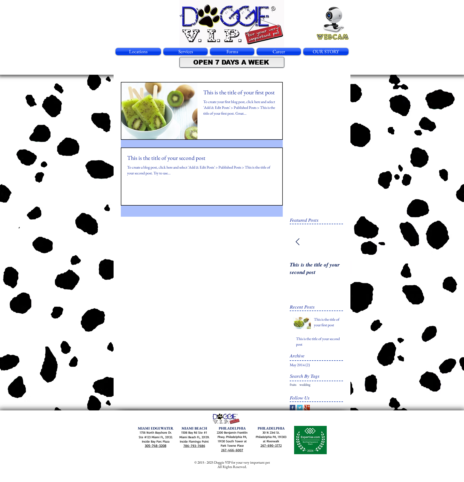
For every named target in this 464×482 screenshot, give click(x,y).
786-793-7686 (194, 446)
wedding (304, 384)
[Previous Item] (297, 242)
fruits (293, 384)
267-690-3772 (271, 445)
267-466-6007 (232, 450)
